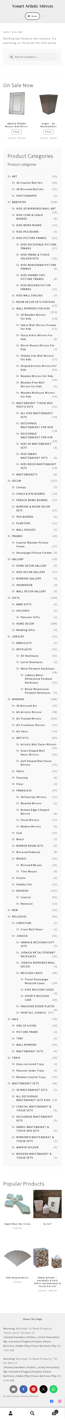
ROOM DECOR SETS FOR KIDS (35, 302)
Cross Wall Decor (32, 929)
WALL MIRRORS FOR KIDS (33, 308)
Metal (20, 839)
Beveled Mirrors (31, 803)
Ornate (21, 878)
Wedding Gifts (25, 630)
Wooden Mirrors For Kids (37, 376)
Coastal (26, 897)
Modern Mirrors (31, 826)
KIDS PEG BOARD (27, 231)
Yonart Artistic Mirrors (32, 6)
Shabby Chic (24, 884)
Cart (50, 1410)
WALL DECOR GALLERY (31, 591)
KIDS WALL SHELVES (29, 295)
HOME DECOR (25, 623)
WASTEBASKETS (27, 474)
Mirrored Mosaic (31, 865)
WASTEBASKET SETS (29, 1051)
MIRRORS (18, 699)
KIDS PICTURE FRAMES (31, 238)
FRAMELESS (24, 790)
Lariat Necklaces (32, 662)
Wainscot (27, 903)
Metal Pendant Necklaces (37, 668)
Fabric (20, 771)
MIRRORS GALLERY (28, 578)
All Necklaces (30, 655)
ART (15, 176)
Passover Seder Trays (30, 1070)
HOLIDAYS (23, 610)
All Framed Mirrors (28, 718)
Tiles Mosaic (29, 871)
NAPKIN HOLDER (27, 1147)
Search (32, 1413)
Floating (22, 777)
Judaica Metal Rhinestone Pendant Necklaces (38, 678)
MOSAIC (21, 858)
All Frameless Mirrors (30, 725)
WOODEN (22, 890)
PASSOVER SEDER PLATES (38, 1006)
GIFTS (16, 597)
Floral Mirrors (30, 820)
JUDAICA (22, 935)
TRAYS (16, 1057)
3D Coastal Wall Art (29, 182)
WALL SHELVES (26, 529)
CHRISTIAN (23, 923)
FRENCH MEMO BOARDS (32, 500)
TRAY (19, 1038)
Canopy (21, 487)
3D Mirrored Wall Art (30, 189)
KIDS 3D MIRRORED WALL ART (36, 208)
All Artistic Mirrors (29, 712)
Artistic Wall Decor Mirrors (39, 744)
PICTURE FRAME (27, 1032)
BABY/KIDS (19, 202)
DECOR (16, 480)
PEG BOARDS (25, 516)
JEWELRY (18, 636)
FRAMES (17, 536)
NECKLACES (24, 649)
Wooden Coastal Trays (31, 1077)
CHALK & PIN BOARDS (30, 493)
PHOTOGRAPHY (26, 195)
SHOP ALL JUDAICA (33, 1012)
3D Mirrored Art (26, 705)
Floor (20, 784)
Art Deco (22, 731)
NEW (15, 910)
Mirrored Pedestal (28, 852)
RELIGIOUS (19, 916)
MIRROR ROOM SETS (29, 845)
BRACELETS (24, 643)
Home (6, 32)
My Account (11, 1413)
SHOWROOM (24, 585)
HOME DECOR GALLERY (31, 565)
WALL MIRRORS (26, 1044)
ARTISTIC (22, 737)
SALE (15, 1019)
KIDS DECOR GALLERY (30, 572)
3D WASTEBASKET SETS (32, 1089)
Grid (19, 833)
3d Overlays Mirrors (33, 797)
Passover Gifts (30, 617)
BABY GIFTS (24, 604)
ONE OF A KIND (26, 1025)
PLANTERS (23, 523)
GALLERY (18, 559)
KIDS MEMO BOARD (29, 225)
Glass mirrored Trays (30, 1064)
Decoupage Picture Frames (34, 552)
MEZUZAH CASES (32, 973)
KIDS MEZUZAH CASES (39, 989)
